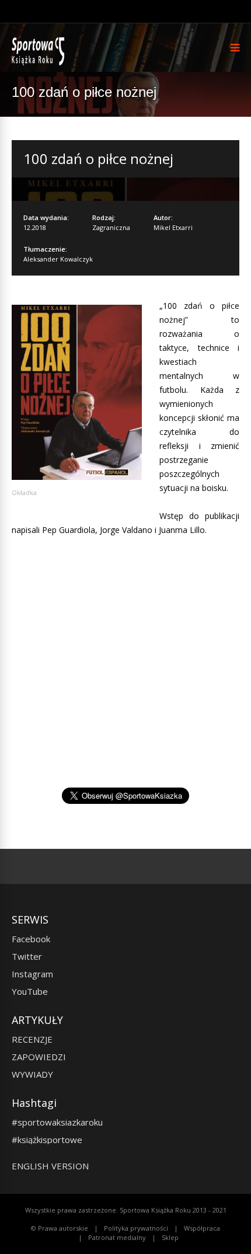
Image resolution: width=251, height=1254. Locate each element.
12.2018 (34, 227)
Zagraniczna (111, 227)
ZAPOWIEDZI (39, 1057)
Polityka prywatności (136, 1228)
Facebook (31, 939)
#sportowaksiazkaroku (57, 1122)
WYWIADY (32, 1074)
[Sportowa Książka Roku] (40, 63)
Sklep (170, 1237)
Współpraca (202, 1228)
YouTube (30, 991)
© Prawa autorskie (59, 1228)
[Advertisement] (125, 684)
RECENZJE (32, 1039)
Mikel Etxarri (173, 227)
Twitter (27, 956)
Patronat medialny (117, 1237)
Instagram (32, 974)
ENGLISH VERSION (50, 1166)
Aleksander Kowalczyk (58, 259)
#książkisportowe (47, 1139)
